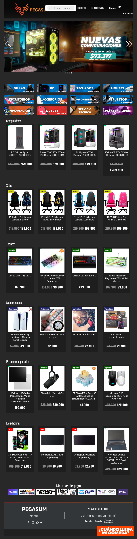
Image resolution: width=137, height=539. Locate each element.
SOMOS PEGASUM (98, 8)
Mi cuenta (112, 8)
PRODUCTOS (81, 8)
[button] (129, 44)
